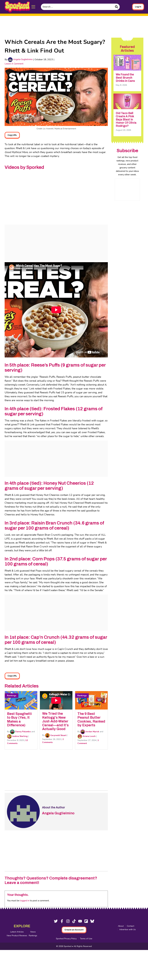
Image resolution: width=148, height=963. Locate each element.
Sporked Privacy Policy (66, 938)
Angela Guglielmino (23, 59)
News (33, 931)
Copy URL (12, 135)
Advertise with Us (127, 929)
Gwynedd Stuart (58, 735)
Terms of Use (86, 938)
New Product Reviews (17, 935)
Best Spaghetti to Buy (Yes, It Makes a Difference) (19, 719)
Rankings (33, 935)
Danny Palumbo (23, 731)
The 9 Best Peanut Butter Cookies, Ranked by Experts (91, 719)
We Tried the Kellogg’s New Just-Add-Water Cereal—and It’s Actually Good (55, 721)
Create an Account (74, 930)
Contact (130, 926)
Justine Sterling (19, 736)
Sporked (68, 946)
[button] (33, 7)
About (121, 926)
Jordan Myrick (92, 731)
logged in (24, 900)
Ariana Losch (89, 736)
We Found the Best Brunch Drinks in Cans (125, 77)
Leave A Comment (14, 63)
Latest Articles (17, 931)
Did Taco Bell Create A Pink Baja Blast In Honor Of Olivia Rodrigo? (126, 119)
